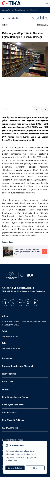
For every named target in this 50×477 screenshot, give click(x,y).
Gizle (35, 468)
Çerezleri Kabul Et (15, 468)
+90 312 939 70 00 (10, 336)
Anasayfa (5, 10)
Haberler (33, 10)
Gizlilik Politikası (9, 412)
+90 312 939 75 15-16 (11, 348)
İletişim (5, 389)
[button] (37, 109)
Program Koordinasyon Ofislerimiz (18, 366)
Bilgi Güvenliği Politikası (13, 420)
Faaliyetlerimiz (9, 373)
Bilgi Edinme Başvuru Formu (15, 397)
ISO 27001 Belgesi (10, 427)
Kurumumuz (7, 358)
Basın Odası (20, 10)
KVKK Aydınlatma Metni (13, 404)
